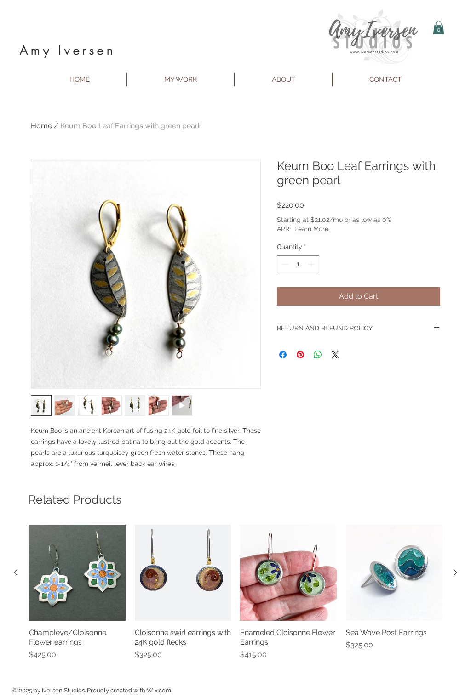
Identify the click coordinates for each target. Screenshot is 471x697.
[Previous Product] (15, 572)
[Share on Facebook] (282, 354)
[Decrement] (284, 264)
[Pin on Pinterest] (300, 354)
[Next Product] (455, 572)
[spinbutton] (298, 264)
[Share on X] (335, 354)
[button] (438, 27)
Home (41, 125)
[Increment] (312, 264)
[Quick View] (77, 573)
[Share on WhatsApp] (317, 354)
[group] (235, 597)
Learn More (344, 228)
